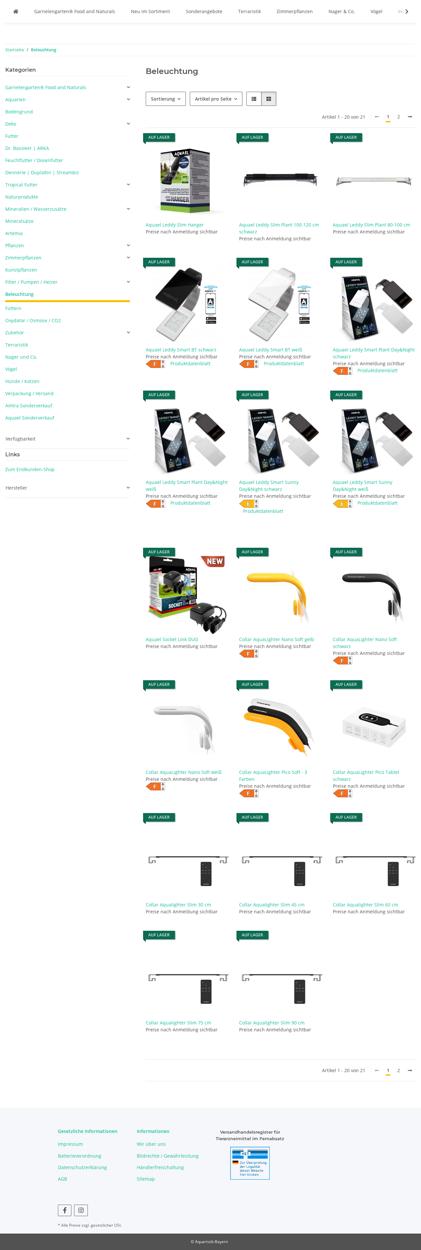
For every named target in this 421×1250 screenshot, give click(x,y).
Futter (11, 136)
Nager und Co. (21, 357)
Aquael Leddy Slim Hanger (175, 225)
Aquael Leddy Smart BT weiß (270, 350)
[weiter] (410, 116)
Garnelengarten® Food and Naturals (74, 11)
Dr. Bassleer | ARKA (27, 148)
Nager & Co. (342, 11)
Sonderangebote (204, 11)
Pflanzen (14, 245)
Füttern (13, 308)
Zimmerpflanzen (295, 11)
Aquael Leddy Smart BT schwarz (181, 350)
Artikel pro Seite (213, 99)
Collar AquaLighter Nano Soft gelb (276, 639)
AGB (62, 1179)
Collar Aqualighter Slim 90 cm (272, 1023)
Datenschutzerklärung (82, 1167)
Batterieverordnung (79, 1156)
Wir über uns (151, 1144)
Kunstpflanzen (21, 270)
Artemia (14, 233)
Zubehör (14, 332)
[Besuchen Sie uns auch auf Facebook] (64, 1210)
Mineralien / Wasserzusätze (35, 209)
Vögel (377, 11)
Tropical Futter (21, 184)
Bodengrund (19, 111)
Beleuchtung (19, 294)
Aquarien (15, 99)
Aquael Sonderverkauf (29, 418)
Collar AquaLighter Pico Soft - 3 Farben (273, 775)
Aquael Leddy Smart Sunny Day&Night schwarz (269, 485)
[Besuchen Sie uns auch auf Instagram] (80, 1210)
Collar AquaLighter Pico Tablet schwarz (366, 775)
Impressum (70, 1144)
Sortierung (163, 99)
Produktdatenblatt (190, 363)
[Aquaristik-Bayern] (15, 11)
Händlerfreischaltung (160, 1167)
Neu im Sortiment (150, 11)
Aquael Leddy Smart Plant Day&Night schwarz (374, 353)
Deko (10, 124)
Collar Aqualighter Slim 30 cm (178, 904)
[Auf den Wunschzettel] (217, 149)
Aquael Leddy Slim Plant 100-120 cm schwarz (279, 228)
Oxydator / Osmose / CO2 (33, 320)
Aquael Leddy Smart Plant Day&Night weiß (187, 485)
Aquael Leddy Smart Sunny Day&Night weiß (362, 485)
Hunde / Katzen (22, 381)
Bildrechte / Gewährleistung (168, 1156)
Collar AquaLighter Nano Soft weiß (184, 772)
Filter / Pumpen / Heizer (31, 282)
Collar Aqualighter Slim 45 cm (272, 904)
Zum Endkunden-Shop (30, 469)
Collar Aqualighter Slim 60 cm (365, 904)
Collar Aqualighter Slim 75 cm (178, 1023)
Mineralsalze (19, 221)
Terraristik (249, 11)
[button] (402, 11)
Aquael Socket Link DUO (172, 639)
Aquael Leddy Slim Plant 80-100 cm (371, 225)
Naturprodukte (21, 197)
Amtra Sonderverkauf (28, 405)
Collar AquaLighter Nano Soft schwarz (365, 642)
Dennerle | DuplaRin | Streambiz (42, 172)
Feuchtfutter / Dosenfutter (34, 160)
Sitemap (146, 1179)
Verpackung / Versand (29, 393)
